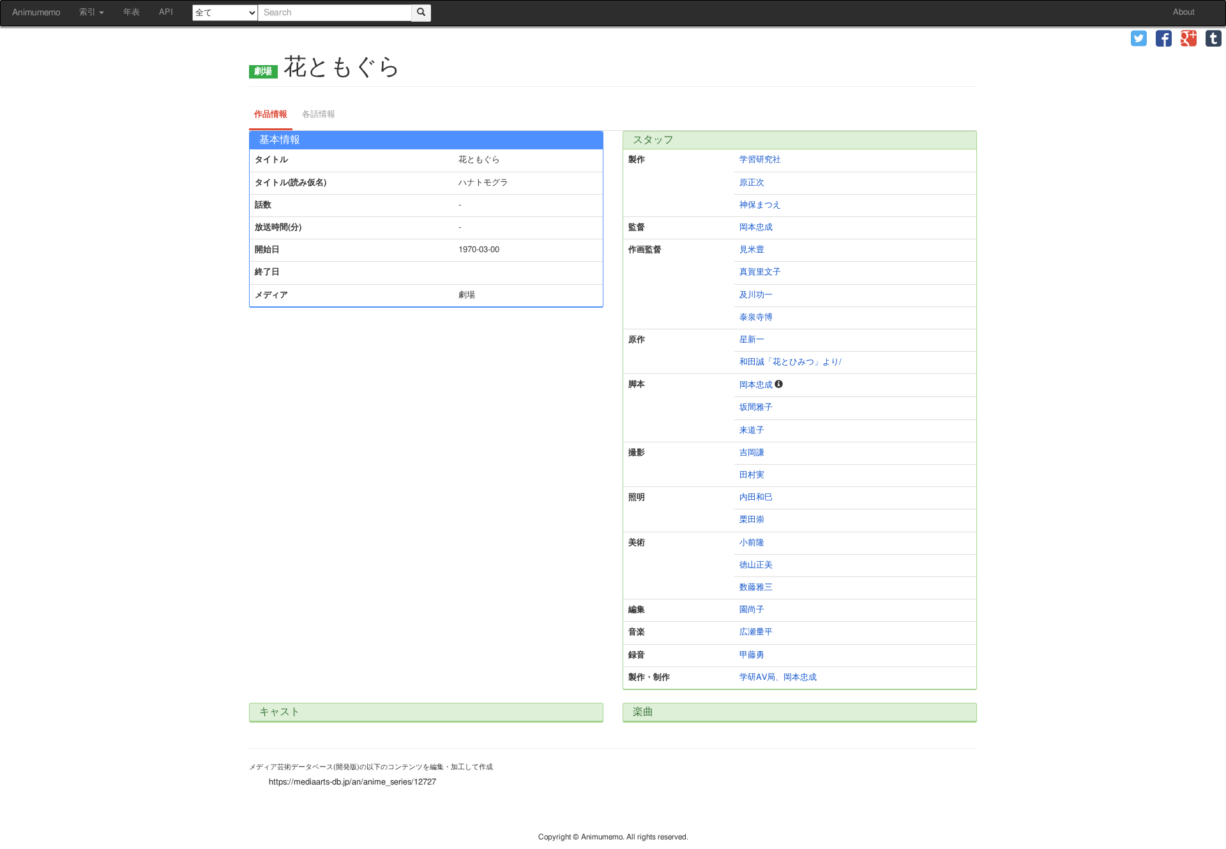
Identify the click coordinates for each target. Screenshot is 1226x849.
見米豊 (751, 250)
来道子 (751, 430)
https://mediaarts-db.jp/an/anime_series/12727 (352, 782)
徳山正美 (756, 565)
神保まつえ (760, 205)
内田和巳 (756, 497)
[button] (1139, 40)
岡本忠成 (756, 227)
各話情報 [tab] (318, 114)
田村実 (751, 475)
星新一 (751, 340)
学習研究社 (760, 160)
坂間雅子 (756, 407)
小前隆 (751, 543)
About (1184, 12)
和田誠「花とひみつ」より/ (790, 362)
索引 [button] (88, 12)
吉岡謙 (751, 453)
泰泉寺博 (756, 317)
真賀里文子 (760, 272)
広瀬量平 (756, 632)
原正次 (751, 183)
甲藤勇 (751, 655)
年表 (131, 12)
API (166, 12)
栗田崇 (751, 520)
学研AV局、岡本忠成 (778, 677)
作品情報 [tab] (270, 114)
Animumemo (36, 12)
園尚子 (751, 610)
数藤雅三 (756, 587)
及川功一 (756, 295)
